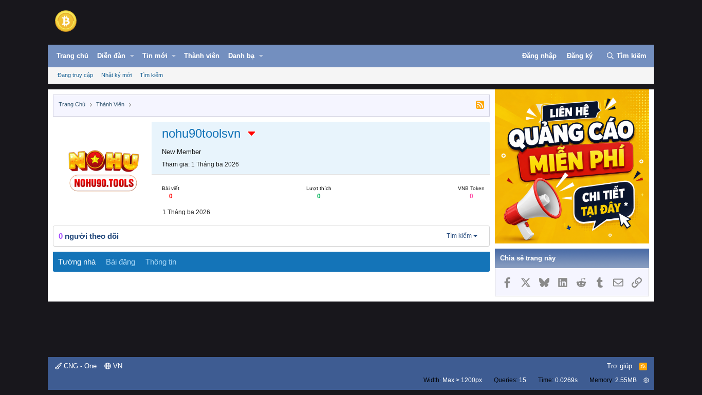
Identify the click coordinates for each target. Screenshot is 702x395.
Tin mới (155, 56)
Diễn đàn (111, 56)
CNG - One (79, 366)
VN (116, 366)
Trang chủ (72, 56)
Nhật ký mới (116, 75)
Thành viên (201, 56)
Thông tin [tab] (160, 261)
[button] (132, 56)
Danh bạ (241, 56)
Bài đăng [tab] (120, 261)
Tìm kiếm (151, 75)
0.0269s (566, 380)
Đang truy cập (75, 75)
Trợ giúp (619, 366)
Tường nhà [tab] (77, 261)
